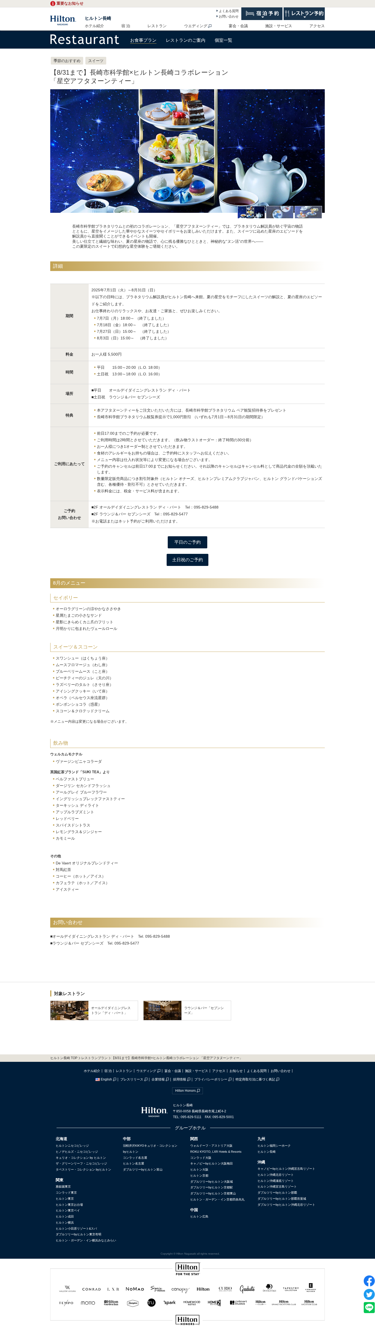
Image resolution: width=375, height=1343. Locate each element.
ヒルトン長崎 (98, 18)
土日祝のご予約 (187, 559)
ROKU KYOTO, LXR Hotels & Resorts (216, 1151)
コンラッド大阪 (200, 1157)
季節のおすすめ (67, 60)
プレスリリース (131, 1079)
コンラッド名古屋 (135, 1157)
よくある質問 (229, 11)
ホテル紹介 (94, 26)
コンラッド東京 (66, 1192)
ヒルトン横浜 (65, 1222)
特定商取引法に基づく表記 (255, 1079)
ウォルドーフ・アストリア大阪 (211, 1145)
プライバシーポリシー (210, 1079)
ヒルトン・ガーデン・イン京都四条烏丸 (217, 1199)
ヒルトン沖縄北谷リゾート (276, 1174)
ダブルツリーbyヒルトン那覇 (277, 1192)
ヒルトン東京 (65, 1198)
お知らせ (236, 1071)
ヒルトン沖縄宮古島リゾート (277, 1186)
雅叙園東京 (63, 1186)
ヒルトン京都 (199, 1175)
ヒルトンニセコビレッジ (72, 1145)
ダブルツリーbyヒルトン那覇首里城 (282, 1198)
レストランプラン (94, 1058)
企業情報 (158, 1079)
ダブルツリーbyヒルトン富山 (143, 1169)
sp (187, 1338)
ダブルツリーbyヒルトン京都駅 (211, 1187)
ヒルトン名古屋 (133, 1163)
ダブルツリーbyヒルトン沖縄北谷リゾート (286, 1204)
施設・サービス (278, 26)
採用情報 (179, 1079)
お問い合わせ (229, 16)
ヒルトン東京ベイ (68, 1210)
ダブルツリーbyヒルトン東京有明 (78, 1234)
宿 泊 (125, 26)
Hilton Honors (185, 1091)
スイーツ (95, 60)
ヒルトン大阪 (199, 1169)
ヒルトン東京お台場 (69, 1204)
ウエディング (195, 26)
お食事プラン (143, 40)
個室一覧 (223, 40)
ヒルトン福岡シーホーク (274, 1145)
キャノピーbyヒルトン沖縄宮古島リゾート (286, 1168)
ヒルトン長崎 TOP (63, 1058)
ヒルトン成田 (65, 1216)
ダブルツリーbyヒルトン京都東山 (213, 1193)
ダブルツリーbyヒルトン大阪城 (211, 1181)
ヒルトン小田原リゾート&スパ (76, 1228)
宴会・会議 (238, 26)
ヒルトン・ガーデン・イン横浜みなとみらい (86, 1240)
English (106, 1079)
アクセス (317, 26)
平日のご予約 (187, 542)
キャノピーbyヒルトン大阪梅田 (211, 1163)
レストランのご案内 (185, 40)
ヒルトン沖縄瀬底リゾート (276, 1180)
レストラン (157, 26)
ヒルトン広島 (199, 1216)
